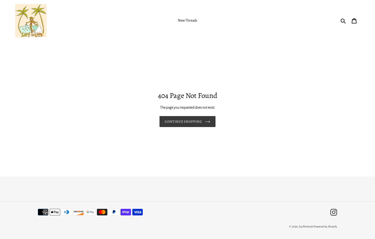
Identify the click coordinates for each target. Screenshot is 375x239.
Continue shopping (183, 121)
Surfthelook (306, 226)
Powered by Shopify (325, 226)
